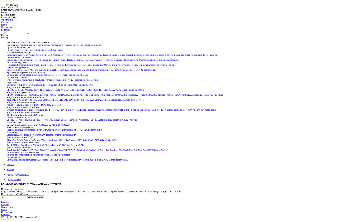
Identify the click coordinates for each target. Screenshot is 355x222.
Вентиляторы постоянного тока (53, 45)
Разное (171, 65)
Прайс (4, 25)
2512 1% (104, 140)
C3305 (119, 150)
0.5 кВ (10, 115)
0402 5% (19, 140)
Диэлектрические (24, 65)
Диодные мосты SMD (43, 120)
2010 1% (87, 140)
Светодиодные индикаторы (95, 160)
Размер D (38, 105)
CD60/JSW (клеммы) (213, 95)
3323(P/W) (55, 150)
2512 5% (112, 140)
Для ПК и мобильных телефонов (65, 70)
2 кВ (20, 115)
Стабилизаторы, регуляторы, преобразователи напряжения (74, 130)
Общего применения (16, 110)
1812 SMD (84, 100)
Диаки (57, 120)
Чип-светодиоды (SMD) (70, 160)
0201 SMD (12, 100)
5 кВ (30, 115)
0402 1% (11, 140)
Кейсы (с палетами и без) (49, 75)
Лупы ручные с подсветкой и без (22, 80)
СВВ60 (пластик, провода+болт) (104, 95)
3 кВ (25, 115)
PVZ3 (125, 150)
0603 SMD (32, 100)
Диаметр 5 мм (13, 85)
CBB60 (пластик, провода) (75, 95)
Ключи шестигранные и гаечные (49, 65)
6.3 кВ (40, 115)
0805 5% (53, 140)
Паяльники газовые (31, 60)
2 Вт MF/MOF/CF (65, 145)
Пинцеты (143, 65)
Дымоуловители (14, 60)
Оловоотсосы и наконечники (153, 60)
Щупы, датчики (209, 55)
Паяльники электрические (54, 60)
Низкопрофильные (130, 110)
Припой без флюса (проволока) (48, 50)
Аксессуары (173, 60)
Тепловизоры (124, 55)
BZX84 (66, 125)
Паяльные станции (93, 60)
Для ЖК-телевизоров (206, 110)
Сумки (65, 75)
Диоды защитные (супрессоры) (75, 120)
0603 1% (27, 140)
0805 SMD (43, 100)
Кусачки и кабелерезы (75, 65)
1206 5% (70, 140)
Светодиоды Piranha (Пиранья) (43, 160)
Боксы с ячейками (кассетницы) (22, 75)
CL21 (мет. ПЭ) (62, 90)
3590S (112, 150)
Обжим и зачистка (112, 65)
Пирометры (136, 55)
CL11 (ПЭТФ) (13, 90)
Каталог (5, 22)
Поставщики (7, 27)
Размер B (20, 105)
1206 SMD (53, 100)
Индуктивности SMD (43, 155)
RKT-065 (141, 150)
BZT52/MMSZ (13, 125)
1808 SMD (74, 100)
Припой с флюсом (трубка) (19, 50)
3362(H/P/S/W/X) (85, 150)
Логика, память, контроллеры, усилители (26, 130)
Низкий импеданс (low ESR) (40, 110)
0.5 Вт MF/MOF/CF (30, 145)
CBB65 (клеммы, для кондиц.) (189, 95)
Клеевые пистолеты (157, 65)
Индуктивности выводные (19, 155)
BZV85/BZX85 (41, 125)
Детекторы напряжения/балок (21, 55)
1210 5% (78, 140)
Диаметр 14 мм (56, 85)
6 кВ (35, 115)
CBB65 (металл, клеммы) (162, 95)
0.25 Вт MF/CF (14, 145)
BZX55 (52, 125)
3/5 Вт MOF (80, 145)
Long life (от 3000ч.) (186, 110)
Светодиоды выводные (18, 160)
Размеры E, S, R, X (52, 105)
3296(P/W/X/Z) (32, 150)
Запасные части (131, 60)
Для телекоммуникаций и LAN (125, 70)
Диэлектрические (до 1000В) (20, 70)
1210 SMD (64, 100)
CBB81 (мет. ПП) (95, 90)
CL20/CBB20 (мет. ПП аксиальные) (37, 90)
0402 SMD (22, 100)
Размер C (29, 105)
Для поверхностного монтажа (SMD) (59, 135)
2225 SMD (105, 100)
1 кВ (15, 115)
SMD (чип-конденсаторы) (66, 110)
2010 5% (95, 140)
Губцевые (11, 65)
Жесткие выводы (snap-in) (91, 110)
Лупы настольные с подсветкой (83, 80)
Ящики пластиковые (78, 75)
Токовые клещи (110, 55)
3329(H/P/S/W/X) (68, 150)
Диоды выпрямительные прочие (121, 120)
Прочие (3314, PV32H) (157, 150)
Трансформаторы (62, 155)
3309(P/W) (44, 150)
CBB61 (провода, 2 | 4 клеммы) (135, 95)
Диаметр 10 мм (41, 85)
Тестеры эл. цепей (80, 55)
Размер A (11, 105)
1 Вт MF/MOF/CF (48, 145)
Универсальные (148, 70)
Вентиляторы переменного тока (22, 45)
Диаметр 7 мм (27, 85)
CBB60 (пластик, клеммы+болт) (47, 95)
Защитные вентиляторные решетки (85, 45)
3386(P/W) (98, 150)
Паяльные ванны (75, 60)
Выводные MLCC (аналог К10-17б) (127, 100)
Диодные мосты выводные (19, 120)
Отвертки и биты (130, 65)
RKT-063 (132, 150)
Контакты (5, 30)
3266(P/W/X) (19, 150)
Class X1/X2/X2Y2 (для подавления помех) (124, 90)
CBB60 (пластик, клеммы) (19, 95)
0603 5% (36, 140)
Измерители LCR (44, 55)
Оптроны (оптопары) (119, 160)
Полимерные (158, 110)
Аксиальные (171, 110)
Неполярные (145, 110)
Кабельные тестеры (62, 55)
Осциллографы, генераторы (188, 55)
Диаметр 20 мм (71, 85)
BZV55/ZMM (27, 125)
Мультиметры (95, 55)
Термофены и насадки (112, 60)
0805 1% (44, 140)
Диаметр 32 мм (86, 85)
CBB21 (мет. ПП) (78, 90)
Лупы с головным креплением (52, 80)
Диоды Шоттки (98, 120)
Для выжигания (42, 70)
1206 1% (61, 140)
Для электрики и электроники (96, 70)
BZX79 (59, 125)
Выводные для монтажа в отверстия (24, 135)
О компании (7, 20)
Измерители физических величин (159, 55)
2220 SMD (95, 100)
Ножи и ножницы (95, 65)
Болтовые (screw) (112, 110)
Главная (5, 202)
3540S (106, 150)
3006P (9, 150)
